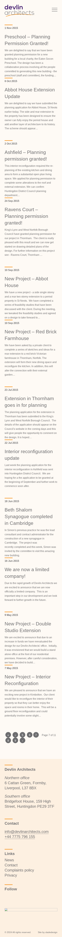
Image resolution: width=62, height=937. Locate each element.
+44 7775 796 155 (20, 837)
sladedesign (51, 932)
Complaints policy (19, 870)
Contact (11, 865)
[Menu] (53, 9)
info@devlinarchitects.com (27, 831)
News (9, 860)
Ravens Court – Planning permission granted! (26, 216)
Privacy (11, 875)
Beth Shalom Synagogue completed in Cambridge (29, 516)
